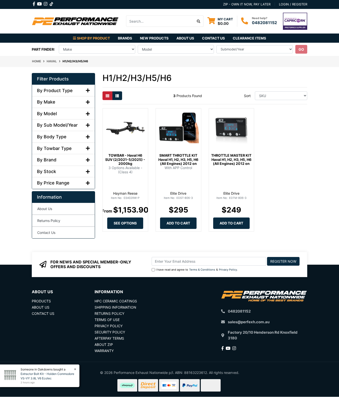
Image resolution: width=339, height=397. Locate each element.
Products (41, 301)
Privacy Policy (228, 269)
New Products (154, 38)
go (301, 49)
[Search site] (198, 21)
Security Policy (110, 332)
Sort (247, 96)
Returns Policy (48, 220)
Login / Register (293, 4)
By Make (46, 102)
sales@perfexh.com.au (249, 322)
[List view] (117, 95)
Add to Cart (178, 223)
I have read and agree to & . (197, 269)
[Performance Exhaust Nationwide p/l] (75, 21)
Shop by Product (93, 38)
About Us (185, 38)
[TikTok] (51, 3)
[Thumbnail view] (107, 95)
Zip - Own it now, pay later (247, 4)
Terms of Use (107, 320)
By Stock (46, 171)
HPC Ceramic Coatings (116, 301)
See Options (125, 223)
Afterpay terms (109, 338)
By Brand (46, 159)
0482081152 (264, 22)
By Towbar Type (54, 148)
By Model (47, 113)
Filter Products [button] (53, 78)
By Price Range (53, 182)
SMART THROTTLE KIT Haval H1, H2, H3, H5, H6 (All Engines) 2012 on (178, 159)
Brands (125, 38)
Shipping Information (115, 307)
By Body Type (52, 136)
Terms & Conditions (202, 269)
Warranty (104, 351)
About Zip (104, 344)
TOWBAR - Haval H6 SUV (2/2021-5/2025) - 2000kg (125, 159)
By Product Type (55, 90)
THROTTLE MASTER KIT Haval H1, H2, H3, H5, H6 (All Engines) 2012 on (231, 159)
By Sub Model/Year (57, 125)
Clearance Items (249, 38)
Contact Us (213, 38)
